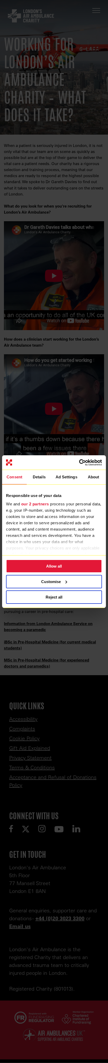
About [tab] (93, 477)
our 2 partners (35, 503)
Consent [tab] (14, 477)
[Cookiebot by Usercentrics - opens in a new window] (79, 462)
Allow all (54, 566)
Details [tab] (39, 477)
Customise (51, 581)
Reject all (54, 597)
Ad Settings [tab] (66, 477)
